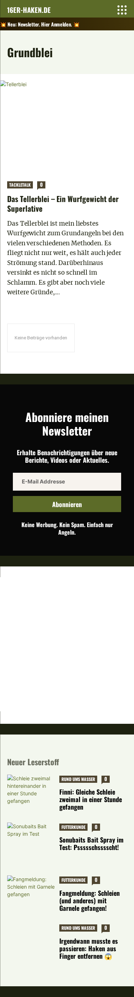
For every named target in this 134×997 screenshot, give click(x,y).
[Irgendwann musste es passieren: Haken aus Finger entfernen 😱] (31, 940)
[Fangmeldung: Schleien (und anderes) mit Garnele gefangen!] (31, 892)
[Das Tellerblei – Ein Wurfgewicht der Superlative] (67, 127)
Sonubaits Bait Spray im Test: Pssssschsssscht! (91, 843)
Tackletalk (20, 185)
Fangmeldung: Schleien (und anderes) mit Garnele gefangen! (89, 900)
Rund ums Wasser (78, 779)
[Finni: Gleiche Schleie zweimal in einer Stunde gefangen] (31, 792)
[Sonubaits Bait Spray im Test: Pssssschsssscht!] (31, 839)
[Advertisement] (67, 644)
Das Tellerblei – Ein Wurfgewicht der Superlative (63, 203)
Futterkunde (73, 827)
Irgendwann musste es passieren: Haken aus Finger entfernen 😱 (88, 948)
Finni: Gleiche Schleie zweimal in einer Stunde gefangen (90, 799)
